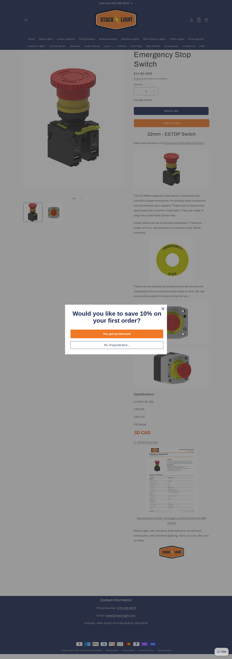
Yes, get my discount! (117, 333)
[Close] (163, 309)
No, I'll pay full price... (117, 345)
